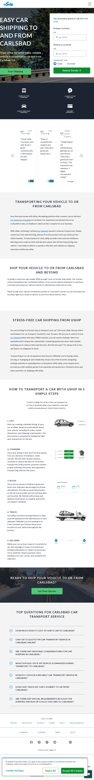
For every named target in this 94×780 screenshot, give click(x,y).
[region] (45, 767)
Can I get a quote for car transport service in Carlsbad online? (43, 641)
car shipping (15, 337)
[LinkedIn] (70, 742)
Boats (62, 723)
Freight (52, 723)
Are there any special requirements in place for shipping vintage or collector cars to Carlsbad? (45, 700)
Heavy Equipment (77, 723)
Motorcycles (27, 723)
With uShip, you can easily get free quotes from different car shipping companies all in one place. (46, 642)
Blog (72, 732)
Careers (42, 732)
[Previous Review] (12, 156)
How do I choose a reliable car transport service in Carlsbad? (46, 676)
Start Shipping (15, 71)
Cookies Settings (15, 770)
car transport (43, 231)
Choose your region (46, 750)
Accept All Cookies (73, 770)
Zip (54, 32)
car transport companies (20, 220)
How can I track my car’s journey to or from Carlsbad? (42, 688)
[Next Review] (81, 156)
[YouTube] (55, 742)
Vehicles (13, 723)
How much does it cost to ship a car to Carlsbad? (45, 630)
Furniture (40, 723)
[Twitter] (47, 742)
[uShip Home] (8, 4)
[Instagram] (39, 742)
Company (23, 732)
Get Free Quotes (47, 591)
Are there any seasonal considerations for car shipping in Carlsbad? (44, 652)
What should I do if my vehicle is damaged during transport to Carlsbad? (45, 664)
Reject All (50, 770)
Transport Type (60, 60)
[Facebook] (31, 742)
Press (58, 732)
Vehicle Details (70, 70)
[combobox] (69, 37)
